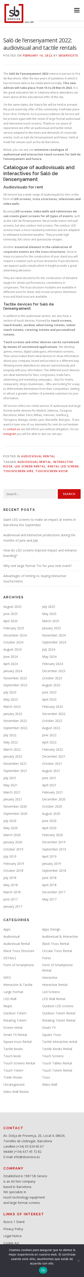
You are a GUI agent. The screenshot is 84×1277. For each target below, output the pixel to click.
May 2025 (49, 614)
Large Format (13, 992)
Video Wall (49, 1084)
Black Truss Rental (55, 943)
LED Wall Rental (53, 999)
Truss (46, 1077)
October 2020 (52, 806)
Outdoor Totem (14, 1013)
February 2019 (13, 863)
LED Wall (9, 999)
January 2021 (12, 799)
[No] (78, 1260)
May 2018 (10, 885)
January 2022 (12, 756)
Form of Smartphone (18, 965)
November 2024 (54, 635)
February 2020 (52, 835)
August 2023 (51, 685)
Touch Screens (53, 1056)
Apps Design (51, 929)
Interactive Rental (54, 985)
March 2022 (12, 749)
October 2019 (13, 849)
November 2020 (15, 806)
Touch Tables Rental (57, 1063)
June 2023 (49, 692)
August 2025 (12, 606)
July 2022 (9, 735)
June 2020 (49, 821)
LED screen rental (30, 466)
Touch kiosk (12, 1056)
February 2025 (13, 628)
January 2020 (12, 842)
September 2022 (15, 728)
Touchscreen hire (18, 471)
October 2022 (52, 721)
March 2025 (50, 621)
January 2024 (12, 671)
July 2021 (9, 778)
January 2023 (12, 714)
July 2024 (48, 649)
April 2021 (49, 785)
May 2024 (49, 656)
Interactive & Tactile (17, 985)
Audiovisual (11, 936)
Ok (43, 1270)
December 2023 (53, 671)
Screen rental (12, 1027)
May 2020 (10, 828)
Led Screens (51, 992)
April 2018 (49, 885)
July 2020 (9, 821)
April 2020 (49, 828)
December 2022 (53, 714)
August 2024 (12, 649)
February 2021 (52, 792)
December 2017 (53, 892)
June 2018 (49, 878)
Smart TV (49, 1027)
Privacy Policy (13, 1229)
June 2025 (10, 614)
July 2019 (9, 856)
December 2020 (53, 799)
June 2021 (49, 778)
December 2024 (15, 635)
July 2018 (9, 878)
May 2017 (49, 899)
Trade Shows (12, 1077)
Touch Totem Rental (57, 1070)
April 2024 (10, 664)
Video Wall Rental (15, 1092)
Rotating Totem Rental (58, 1020)
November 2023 (15, 678)
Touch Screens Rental (19, 1063)
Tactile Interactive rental (59, 1041)
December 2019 (53, 842)
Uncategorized (13, 1084)
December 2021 (53, 756)
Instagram (9, 434)
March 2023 (12, 706)
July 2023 (9, 692)
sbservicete (68, 55)
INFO (7, 977)
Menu (76, 10)
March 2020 (12, 835)
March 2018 (12, 892)
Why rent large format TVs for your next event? (37, 566)
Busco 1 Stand (13, 1222)
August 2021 (51, 771)
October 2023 (52, 678)
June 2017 (10, 899)
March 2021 (12, 792)
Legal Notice (12, 1236)
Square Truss (51, 1035)
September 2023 (15, 685)
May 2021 (10, 785)
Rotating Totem (14, 1020)
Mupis (7, 1006)
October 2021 (52, 763)
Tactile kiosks (13, 1049)
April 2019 (49, 856)
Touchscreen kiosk (51, 471)
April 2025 (10, 621)
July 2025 (48, 606)
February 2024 (52, 664)
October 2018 (13, 870)
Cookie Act (11, 1243)
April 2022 (49, 742)
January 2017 (12, 906)
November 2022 (15, 721)
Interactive (49, 977)
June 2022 (49, 735)
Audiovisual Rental (38, 456)
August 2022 (51, 728)
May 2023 (10, 699)
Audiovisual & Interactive (60, 936)
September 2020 (15, 813)
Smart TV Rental (15, 1035)
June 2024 (10, 656)
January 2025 (51, 628)
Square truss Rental (17, 1041)
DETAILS (9, 958)
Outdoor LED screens (57, 1006)
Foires (46, 958)
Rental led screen (63, 466)
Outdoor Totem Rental (58, 1013)
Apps (7, 929)
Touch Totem (13, 1070)
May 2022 (10, 742)
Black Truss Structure (18, 951)
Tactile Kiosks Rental (57, 1049)
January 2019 (51, 863)
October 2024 (13, 642)
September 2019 (54, 849)
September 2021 (15, 771)
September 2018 (54, 870)
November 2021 (15, 763)
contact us (13, 429)
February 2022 (52, 749)
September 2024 (54, 642)
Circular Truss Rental (57, 951)
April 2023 (49, 699)
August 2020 (51, 813)
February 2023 (52, 706)
